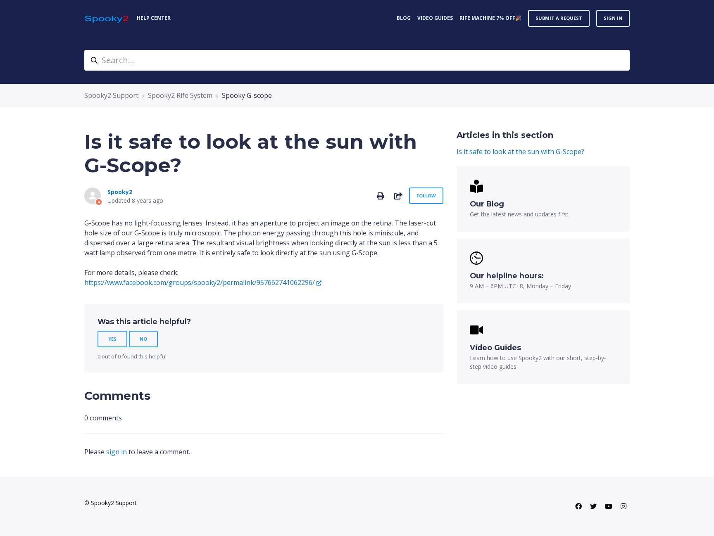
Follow (426, 195)
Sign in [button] (613, 18)
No (143, 339)
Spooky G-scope (247, 95)
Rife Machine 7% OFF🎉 (490, 17)
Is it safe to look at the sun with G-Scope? (520, 151)
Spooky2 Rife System (180, 95)
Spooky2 (119, 192)
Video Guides (435, 17)
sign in (116, 451)
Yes (112, 339)
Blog (404, 17)
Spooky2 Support (111, 95)
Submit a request (559, 18)
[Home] (107, 18)
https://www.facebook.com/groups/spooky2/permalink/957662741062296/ (199, 282)
